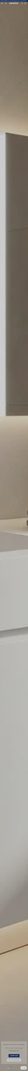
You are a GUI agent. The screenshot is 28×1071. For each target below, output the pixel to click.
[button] (5, 3)
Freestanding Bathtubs (14, 24)
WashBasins (14, 28)
